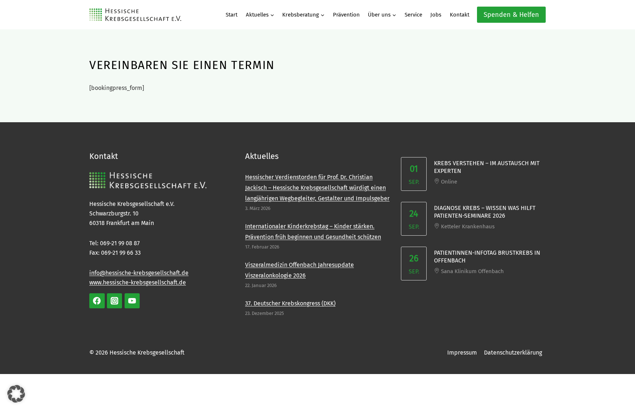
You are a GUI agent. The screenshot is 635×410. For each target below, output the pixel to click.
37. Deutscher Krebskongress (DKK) (290, 303)
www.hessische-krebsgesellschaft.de (137, 282)
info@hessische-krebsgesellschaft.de (139, 272)
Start (231, 14)
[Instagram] (114, 301)
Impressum (462, 352)
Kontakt (459, 14)
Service (413, 14)
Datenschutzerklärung (513, 352)
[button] (16, 394)
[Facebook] (97, 301)
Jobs (435, 14)
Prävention (346, 14)
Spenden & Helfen (511, 15)
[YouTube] (132, 301)
